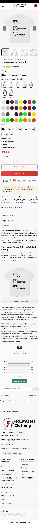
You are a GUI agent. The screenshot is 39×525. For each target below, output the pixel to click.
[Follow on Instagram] (6, 514)
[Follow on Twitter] (10, 514)
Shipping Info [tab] (7, 220)
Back (5, 144)
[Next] (34, 28)
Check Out (19, 174)
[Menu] (2, 6)
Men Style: (5, 79)
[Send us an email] (13, 514)
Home (3, 60)
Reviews (5, 225)
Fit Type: (4, 71)
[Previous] (4, 28)
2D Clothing (21, 60)
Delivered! (34, 202)
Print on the (6, 138)
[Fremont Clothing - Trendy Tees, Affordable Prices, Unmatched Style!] (19, 6)
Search (35, 389)
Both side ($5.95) (9, 147)
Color (3, 98)
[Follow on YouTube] (23, 514)
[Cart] (35, 6)
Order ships (19, 202)
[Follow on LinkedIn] (20, 514)
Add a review (19, 381)
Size (3, 125)
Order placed (5, 202)
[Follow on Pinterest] (16, 514)
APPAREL (11, 60)
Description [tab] (7, 215)
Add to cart (20, 167)
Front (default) (8, 141)
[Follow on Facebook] (3, 514)
